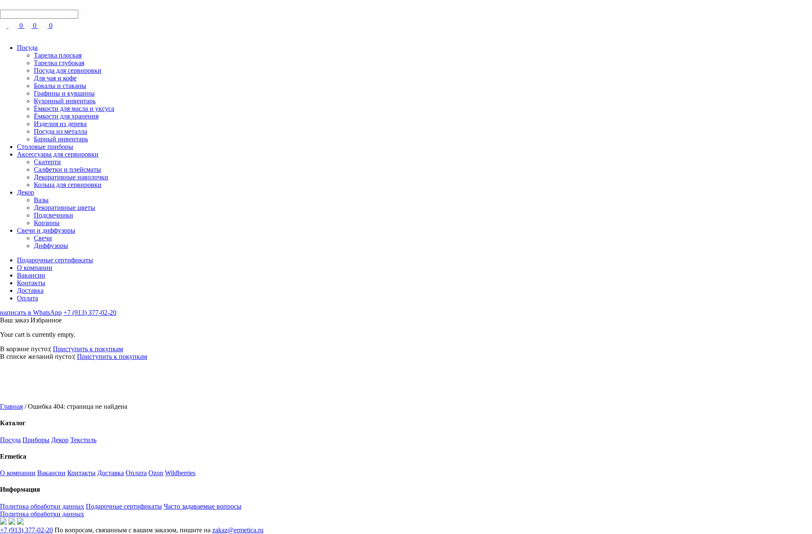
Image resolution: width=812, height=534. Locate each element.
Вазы (41, 200)
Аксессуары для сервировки (58, 154)
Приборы (35, 439)
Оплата (27, 298)
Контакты (31, 282)
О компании (34, 267)
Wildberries (180, 472)
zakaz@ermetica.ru (237, 530)
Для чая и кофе (55, 78)
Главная (11, 406)
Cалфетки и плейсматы (67, 169)
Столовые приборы (45, 146)
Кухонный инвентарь (65, 101)
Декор (25, 192)
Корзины (47, 222)
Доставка (30, 290)
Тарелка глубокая (59, 62)
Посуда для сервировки (68, 70)
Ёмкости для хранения (66, 116)
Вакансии (31, 275)
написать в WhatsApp (31, 312)
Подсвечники (53, 215)
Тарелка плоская (58, 55)
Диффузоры (51, 245)
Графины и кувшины (64, 93)
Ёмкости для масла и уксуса (74, 108)
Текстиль (83, 439)
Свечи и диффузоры (46, 230)
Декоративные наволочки (71, 177)
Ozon (155, 472)
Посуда (27, 47)
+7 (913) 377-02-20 (89, 312)
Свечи (43, 238)
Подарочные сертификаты (55, 260)
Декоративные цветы (64, 207)
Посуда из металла (60, 131)
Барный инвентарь (61, 139)
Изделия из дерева (60, 123)
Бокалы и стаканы (60, 85)
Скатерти (47, 161)
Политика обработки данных (42, 506)
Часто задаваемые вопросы (202, 506)
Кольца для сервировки (68, 184)
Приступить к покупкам (88, 348)
